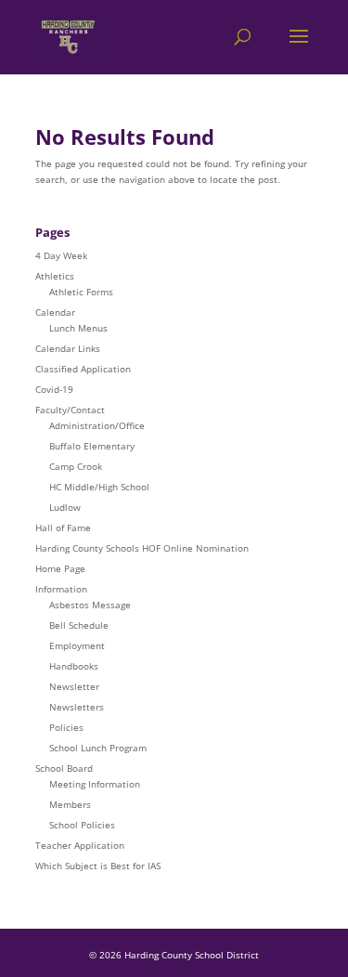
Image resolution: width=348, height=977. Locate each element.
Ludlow (65, 507)
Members (70, 804)
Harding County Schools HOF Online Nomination (142, 547)
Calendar (55, 312)
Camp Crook (75, 466)
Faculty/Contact (70, 409)
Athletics (54, 275)
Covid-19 (54, 389)
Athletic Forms (81, 291)
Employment (77, 645)
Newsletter (74, 686)
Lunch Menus (78, 327)
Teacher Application (79, 845)
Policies (66, 727)
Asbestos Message (90, 604)
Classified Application (83, 368)
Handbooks (73, 665)
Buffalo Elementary (92, 445)
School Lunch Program (98, 747)
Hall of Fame (63, 527)
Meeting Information (94, 783)
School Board (64, 768)
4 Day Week (61, 255)
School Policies (82, 824)
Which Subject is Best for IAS (98, 865)
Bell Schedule (79, 625)
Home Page (60, 568)
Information (61, 588)
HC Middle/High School (99, 486)
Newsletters (76, 706)
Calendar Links (67, 348)
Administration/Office (97, 425)
